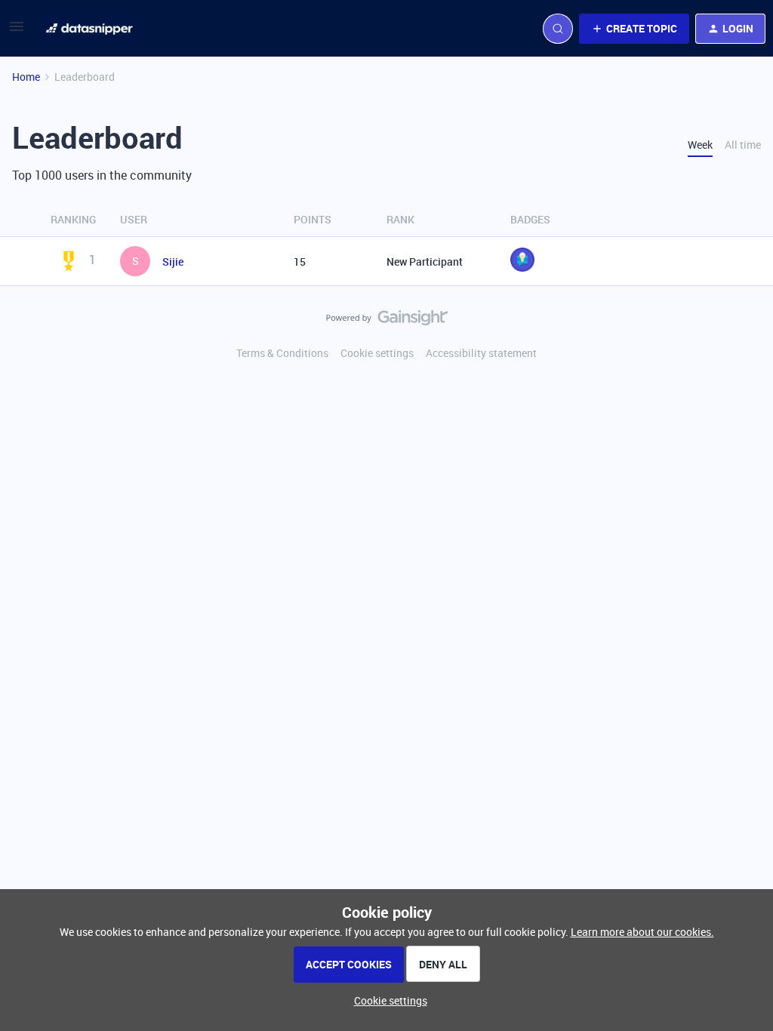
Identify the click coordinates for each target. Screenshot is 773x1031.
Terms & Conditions (282, 353)
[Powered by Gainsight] (387, 321)
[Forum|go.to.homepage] (89, 29)
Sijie (172, 261)
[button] (17, 31)
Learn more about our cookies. (642, 932)
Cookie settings (377, 353)
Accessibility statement (481, 353)
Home (26, 76)
